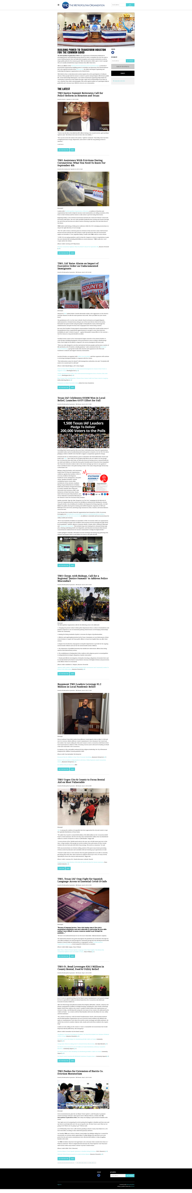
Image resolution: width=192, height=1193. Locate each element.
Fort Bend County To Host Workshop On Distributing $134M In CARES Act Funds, (79, 1051)
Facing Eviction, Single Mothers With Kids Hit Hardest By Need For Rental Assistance (81, 862)
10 (79, 1162)
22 (90, 1162)
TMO (65, 313)
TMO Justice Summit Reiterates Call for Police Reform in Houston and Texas (80, 94)
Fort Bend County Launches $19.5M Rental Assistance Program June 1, (77, 1056)
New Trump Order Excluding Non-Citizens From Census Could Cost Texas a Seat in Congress (83, 378)
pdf (59, 248)
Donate (123, 73)
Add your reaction (63, 150)
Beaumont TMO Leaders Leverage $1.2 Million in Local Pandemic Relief (79, 685)
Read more (61, 144)
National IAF (79, 69)
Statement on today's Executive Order (68, 383)
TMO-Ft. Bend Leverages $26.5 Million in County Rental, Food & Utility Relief (81, 968)
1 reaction (61, 868)
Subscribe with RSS (120, 81)
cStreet (132, 1186)
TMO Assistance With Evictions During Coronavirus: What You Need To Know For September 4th (82, 163)
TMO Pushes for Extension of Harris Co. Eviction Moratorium (80, 1072)
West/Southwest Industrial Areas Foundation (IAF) (85, 65)
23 (92, 1162)
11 (82, 1162)
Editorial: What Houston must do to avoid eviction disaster (74, 1154)
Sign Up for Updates (122, 67)
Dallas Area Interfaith (84, 356)
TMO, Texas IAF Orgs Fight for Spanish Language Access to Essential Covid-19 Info (82, 880)
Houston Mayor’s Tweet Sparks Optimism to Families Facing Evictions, (77, 1151)
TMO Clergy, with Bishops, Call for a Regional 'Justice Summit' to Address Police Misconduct (83, 578)
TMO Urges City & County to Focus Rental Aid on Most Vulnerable (81, 781)
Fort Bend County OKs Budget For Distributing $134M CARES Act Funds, (77, 1039)
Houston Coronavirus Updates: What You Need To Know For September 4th (78, 246)
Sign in (59, 1184)
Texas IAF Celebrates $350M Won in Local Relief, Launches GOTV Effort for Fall (81, 399)
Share (72, 150)
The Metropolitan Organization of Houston (76, 211)
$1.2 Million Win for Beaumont (66, 764)
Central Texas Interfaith (66, 526)
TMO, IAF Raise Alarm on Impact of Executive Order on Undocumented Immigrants (78, 266)
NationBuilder (130, 1184)
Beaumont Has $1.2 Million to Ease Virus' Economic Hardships (74, 757)
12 (85, 1162)
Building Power (96, 29)
